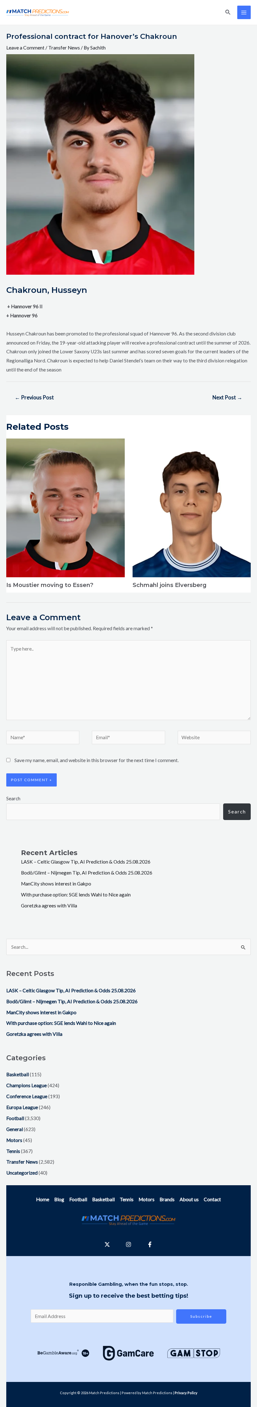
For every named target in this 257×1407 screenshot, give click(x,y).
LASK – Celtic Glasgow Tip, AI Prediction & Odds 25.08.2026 (85, 861)
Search (13, 798)
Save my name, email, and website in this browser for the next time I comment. (96, 760)
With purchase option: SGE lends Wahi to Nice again (76, 894)
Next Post (227, 397)
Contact (212, 1199)
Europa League (22, 1107)
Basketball (17, 1074)
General (14, 1129)
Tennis (13, 1151)
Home (42, 1199)
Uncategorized (22, 1173)
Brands (167, 1199)
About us (189, 1199)
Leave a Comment (25, 47)
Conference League (26, 1096)
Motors (14, 1140)
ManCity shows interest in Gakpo (56, 883)
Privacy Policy (186, 1393)
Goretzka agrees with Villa (49, 905)
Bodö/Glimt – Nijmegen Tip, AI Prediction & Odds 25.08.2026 (86, 872)
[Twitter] (107, 1244)
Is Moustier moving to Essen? (49, 585)
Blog (59, 1199)
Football (15, 1118)
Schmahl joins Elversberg (170, 585)
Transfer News (64, 47)
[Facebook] (150, 1244)
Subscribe (201, 1316)
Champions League (26, 1085)
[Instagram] (128, 1244)
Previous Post (34, 397)
